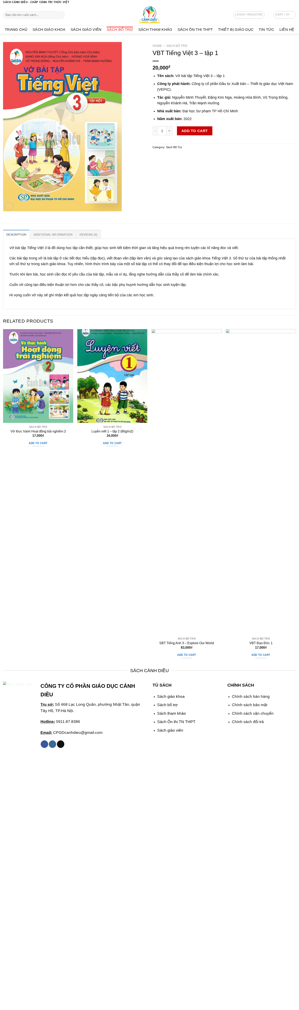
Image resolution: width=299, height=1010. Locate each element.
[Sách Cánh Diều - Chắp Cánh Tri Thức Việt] (149, 14)
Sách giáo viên (170, 730)
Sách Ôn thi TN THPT (176, 721)
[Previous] (3, 498)
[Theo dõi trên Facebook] (281, 2)
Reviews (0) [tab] (88, 234)
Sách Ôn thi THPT (195, 30)
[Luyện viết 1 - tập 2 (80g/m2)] (112, 376)
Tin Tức (266, 30)
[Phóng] (8, 206)
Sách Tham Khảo (155, 30)
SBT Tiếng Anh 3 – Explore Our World (186, 643)
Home (157, 45)
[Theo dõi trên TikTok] (60, 744)
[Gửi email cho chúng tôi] (293, 2)
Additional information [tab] (53, 234)
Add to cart (194, 131)
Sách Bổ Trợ (120, 30)
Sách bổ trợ (167, 704)
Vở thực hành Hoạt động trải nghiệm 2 (38, 431)
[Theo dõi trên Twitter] (289, 2)
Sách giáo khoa (171, 696)
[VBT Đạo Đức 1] (261, 482)
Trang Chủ (16, 30)
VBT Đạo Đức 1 (261, 643)
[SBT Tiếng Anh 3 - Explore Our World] (187, 482)
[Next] (296, 498)
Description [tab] (16, 234)
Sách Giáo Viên (86, 30)
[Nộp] (60, 15)
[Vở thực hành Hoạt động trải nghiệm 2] (38, 376)
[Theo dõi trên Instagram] (285, 2)
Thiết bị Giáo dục (235, 30)
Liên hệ (286, 30)
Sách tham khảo (171, 713)
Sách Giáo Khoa (49, 30)
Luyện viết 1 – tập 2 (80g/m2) (112, 431)
